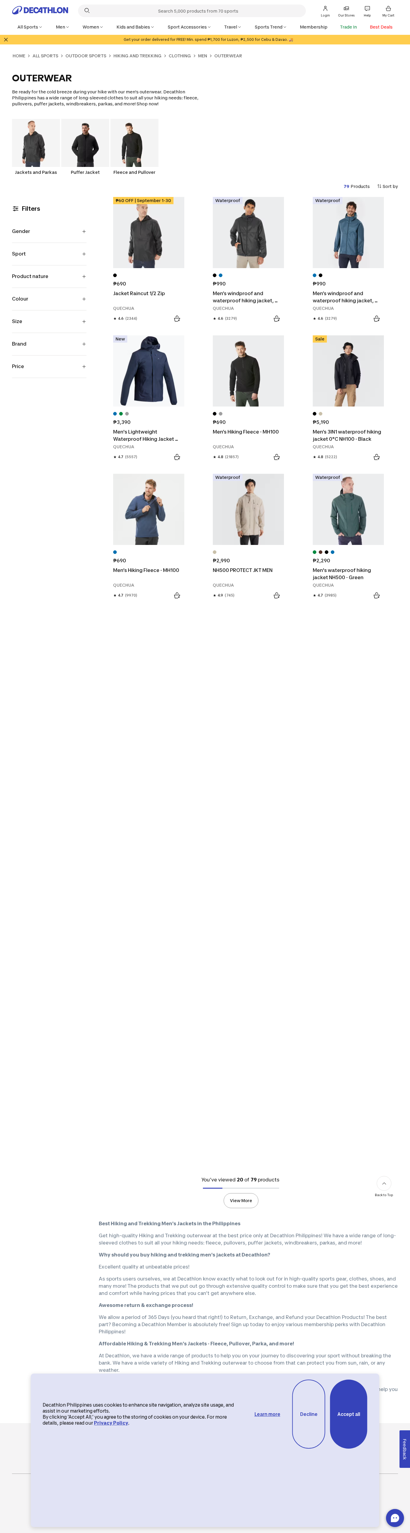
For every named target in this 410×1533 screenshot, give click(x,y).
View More (241, 1200)
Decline (309, 1414)
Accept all (348, 1414)
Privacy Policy (111, 1423)
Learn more (267, 1414)
